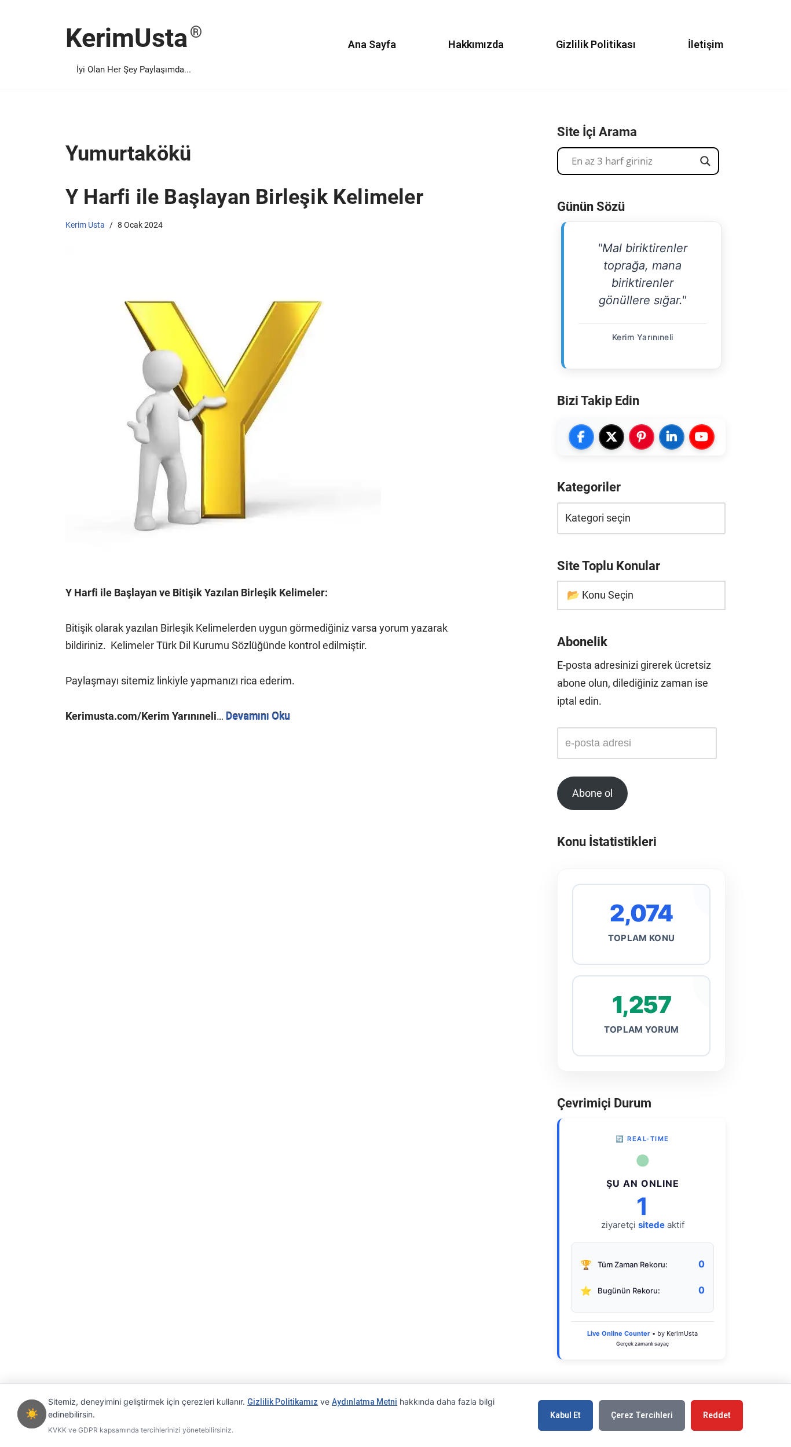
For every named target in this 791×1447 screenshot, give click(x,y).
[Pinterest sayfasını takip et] (641, 437)
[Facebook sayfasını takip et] (581, 437)
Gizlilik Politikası (596, 44)
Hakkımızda (476, 44)
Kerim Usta (85, 224)
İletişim (705, 44)
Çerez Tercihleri (642, 1415)
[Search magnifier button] (705, 161)
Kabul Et (565, 1415)
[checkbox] (31, 1413)
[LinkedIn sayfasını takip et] (671, 437)
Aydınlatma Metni (364, 1401)
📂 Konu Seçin (600, 595)
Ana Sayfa (372, 44)
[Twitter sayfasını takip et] (611, 437)
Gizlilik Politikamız (282, 1401)
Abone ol (592, 793)
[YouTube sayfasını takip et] (702, 437)
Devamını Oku (258, 716)
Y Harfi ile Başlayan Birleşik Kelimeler (244, 197)
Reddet (717, 1415)
